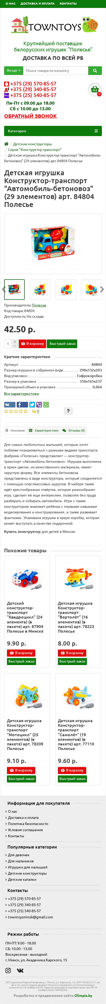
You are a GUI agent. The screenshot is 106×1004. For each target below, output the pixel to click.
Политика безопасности (28, 824)
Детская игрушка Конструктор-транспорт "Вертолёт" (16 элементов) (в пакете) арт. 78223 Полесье (76, 617)
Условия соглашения (25, 830)
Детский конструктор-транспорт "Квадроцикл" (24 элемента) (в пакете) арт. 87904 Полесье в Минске (25, 617)
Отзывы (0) (76, 430)
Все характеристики (21, 394)
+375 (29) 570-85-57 (24, 899)
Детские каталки (22, 879)
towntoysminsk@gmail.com (30, 917)
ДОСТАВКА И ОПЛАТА (38, 3)
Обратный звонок (30, 116)
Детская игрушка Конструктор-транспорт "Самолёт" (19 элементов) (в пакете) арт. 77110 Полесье (76, 734)
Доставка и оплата (23, 817)
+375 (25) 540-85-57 (24, 911)
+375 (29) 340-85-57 (24, 905)
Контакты (16, 836)
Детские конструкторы (27, 873)
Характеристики (46, 430)
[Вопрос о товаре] (68, 411)
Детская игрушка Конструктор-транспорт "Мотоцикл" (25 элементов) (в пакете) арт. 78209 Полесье (25, 734)
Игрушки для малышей (27, 867)
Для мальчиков (21, 861)
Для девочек (19, 855)
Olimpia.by (83, 996)
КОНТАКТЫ (68, 3)
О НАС (10, 3)
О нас (12, 811)
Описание (18, 430)
